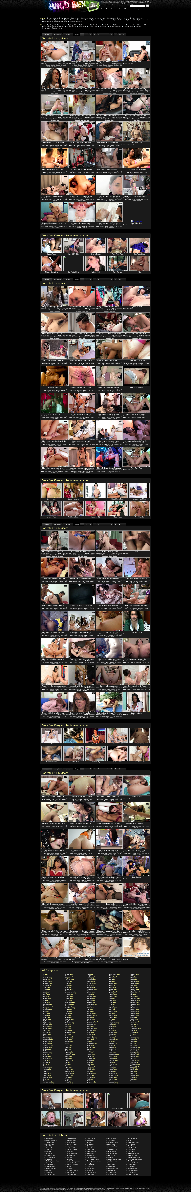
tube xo (88, 1142)
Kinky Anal (59, 20)
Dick (57, 935)
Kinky (61, 66)
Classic (68, 976)
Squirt (134, 996)
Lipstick (90, 1075)
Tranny (134, 1038)
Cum (57, 472)
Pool (112, 1038)
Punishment (114, 1054)
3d (45, 974)
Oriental (113, 1015)
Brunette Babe (100, 18)
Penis (112, 1026)
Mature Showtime (50, 1140)
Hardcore (112, 91)
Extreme (69, 1053)
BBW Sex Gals (131, 1155)
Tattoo (81, 93)
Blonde (48, 64)
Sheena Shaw (143, 25)
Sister (133, 976)
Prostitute (113, 1051)
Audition (47, 998)
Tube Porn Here (132, 1174)
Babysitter (47, 1004)
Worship (134, 1075)
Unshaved (134, 1051)
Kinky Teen (96, 20)
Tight (84, 338)
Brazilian (47, 1053)
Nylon (112, 1002)
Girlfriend (56, 66)
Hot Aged (89, 1163)
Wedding (134, 1066)
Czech (68, 1013)
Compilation (76, 800)
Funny (90, 985)
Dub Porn (109, 1157)
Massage (108, 66)
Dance (68, 1017)
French (91, 981)
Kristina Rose (131, 25)
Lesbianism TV (49, 1165)
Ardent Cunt (89, 1140)
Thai (133, 1026)
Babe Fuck (75, 18)
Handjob (63, 172)
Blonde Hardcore (61, 21)
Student (134, 1008)
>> (124, 34)
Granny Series (49, 1148)
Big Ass (47, 1019)
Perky (112, 1028)
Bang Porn (69, 1168)
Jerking (79, 227)
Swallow (134, 1011)
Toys (82, 663)
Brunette (58, 64)
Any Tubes (48, 1146)
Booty (46, 1051)
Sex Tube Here (70, 1140)
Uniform (55, 200)
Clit (67, 978)
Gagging (91, 987)
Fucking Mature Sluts (51, 1161)
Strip (133, 1006)
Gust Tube (69, 1146)
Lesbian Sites (90, 1165)
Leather (91, 1066)
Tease (133, 1023)
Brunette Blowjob (87, 18)
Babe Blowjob (65, 18)
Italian (90, 1039)
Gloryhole (91, 1002)
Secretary (113, 1075)
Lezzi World (130, 1166)
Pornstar (91, 118)
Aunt (45, 1000)
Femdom (88, 172)
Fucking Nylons (111, 1161)
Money (112, 987)
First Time (69, 1073)
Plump (112, 1036)
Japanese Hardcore (76, 21)
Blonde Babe (132, 20)
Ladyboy (91, 1060)
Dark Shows (130, 1150)
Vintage (134, 1056)
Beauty (47, 1017)
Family (68, 1058)
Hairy (55, 226)
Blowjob (53, 64)
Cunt (65, 91)
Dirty (110, 93)
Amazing (76, 472)
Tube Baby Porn (132, 1148)
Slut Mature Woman (71, 1170)
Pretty (112, 1045)
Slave (133, 980)
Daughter (69, 1019)
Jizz (90, 1049)
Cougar (92, 662)
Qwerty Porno (90, 1138)
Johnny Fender (119, 25)
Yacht (133, 1077)
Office (56, 93)
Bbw (108, 390)
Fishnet (68, 1075)
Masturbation (104, 199)
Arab (46, 993)
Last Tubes (130, 1151)
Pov (61, 199)
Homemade (91, 554)
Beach (46, 1015)
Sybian (133, 1017)
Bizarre (46, 1034)
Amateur (49, 172)
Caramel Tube (111, 1174)
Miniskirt (113, 983)
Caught (47, 1075)
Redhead (77, 120)
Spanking (134, 991)
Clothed (68, 981)
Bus (45, 1064)
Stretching (135, 1004)
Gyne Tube (89, 1146)
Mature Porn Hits (50, 1168)
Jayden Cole (93, 26)
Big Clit (46, 1023)
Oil (112, 66)
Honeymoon (91, 1023)
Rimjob (112, 1068)
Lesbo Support (49, 1166)
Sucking (134, 1009)
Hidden (91, 1019)
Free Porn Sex (131, 1172)
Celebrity (47, 1077)
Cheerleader (53, 636)
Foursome (91, 980)
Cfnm (46, 1079)
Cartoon (47, 1069)
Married (91, 1081)
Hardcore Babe (48, 20)
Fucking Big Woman (92, 1159)
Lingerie (52, 690)
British (55, 391)
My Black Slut (70, 1155)
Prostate (112, 1049)
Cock (147, 417)
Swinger (134, 1015)
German (92, 608)
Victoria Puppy (58, 26)
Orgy (120, 471)
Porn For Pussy (90, 1172)
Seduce (112, 1077)
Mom (85, 556)
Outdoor (56, 364)
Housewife (91, 1024)
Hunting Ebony (49, 1155)
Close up (101, 826)
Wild (133, 1073)
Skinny (57, 690)
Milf (86, 227)
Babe (75, 64)
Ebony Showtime (71, 1153)
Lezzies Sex (110, 1166)
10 (120, 34)
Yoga (133, 1079)
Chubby (69, 974)
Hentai (90, 1017)
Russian (111, 445)
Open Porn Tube (70, 1174)
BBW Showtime (49, 1157)
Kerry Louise (85, 25)
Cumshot (140, 363)
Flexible (69, 1083)
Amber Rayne (57, 28)
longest (127, 9)
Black (116, 199)
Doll (111, 472)
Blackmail (47, 1038)
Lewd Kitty (89, 1166)
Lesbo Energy (111, 1165)
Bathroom (47, 1009)
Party (108, 472)
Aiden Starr (46, 28)
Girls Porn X (69, 1172)
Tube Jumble (110, 1140)
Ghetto (90, 995)
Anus (46, 991)
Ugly (133, 1043)
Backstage (47, 1006)
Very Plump (89, 1170)
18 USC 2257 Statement (99, 1189)
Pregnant (113, 1043)
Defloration (69, 1023)
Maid (90, 1079)
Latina (90, 1064)
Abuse (107, 1189)
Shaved (57, 609)
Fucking (86, 609)
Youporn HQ (89, 1144)
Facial (87, 199)
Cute (117, 716)
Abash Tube (110, 1144)
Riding (57, 962)
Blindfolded (48, 1039)
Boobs (47, 1049)
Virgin (133, 1058)
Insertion (80, 173)
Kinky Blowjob (53, 18)
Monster (113, 989)
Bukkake (47, 1062)
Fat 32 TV (48, 1159)
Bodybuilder (48, 1045)
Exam (68, 1049)
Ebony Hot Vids (70, 1142)
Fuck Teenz (130, 1161)
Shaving (112, 1081)
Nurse (112, 1000)
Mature (114, 336)
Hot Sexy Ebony (111, 1153)
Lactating (91, 1058)
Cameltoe (47, 1068)
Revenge (113, 1064)
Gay (142, 199)
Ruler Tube (89, 1174)
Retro (112, 1062)
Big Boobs (140, 173)
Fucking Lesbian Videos (134, 1159)
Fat (67, 1062)
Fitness (68, 1079)
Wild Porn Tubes (70, 1144)
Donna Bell (82, 26)
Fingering (107, 91)
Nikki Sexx (103, 26)
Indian (90, 1032)
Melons (112, 978)
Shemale (113, 1083)
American (56, 961)
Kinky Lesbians (124, 18)
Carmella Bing (128, 26)
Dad (68, 1015)
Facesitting (69, 1054)
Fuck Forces (130, 1146)
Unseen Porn (49, 1144)
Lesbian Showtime (71, 1165)
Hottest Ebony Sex (132, 1153)
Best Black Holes (71, 1150)
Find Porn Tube (49, 1174)
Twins (133, 1041)
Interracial (108, 338)
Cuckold (69, 1004)
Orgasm (84, 364)
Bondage (47, 1047)
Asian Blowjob (143, 20)
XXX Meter (48, 1172)
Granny (91, 1006)
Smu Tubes (110, 1148)
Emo (68, 1043)
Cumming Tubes (91, 1157)
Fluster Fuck (48, 1153)
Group (65, 581)
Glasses (91, 1000)
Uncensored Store (132, 1142)
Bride (46, 1054)
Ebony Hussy (49, 1142)
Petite (112, 1030)
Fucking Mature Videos (72, 1161)
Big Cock (63, 64)
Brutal (46, 1060)
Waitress (134, 1062)
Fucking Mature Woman (93, 1161)
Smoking (134, 983)
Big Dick (47, 1026)
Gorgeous (91, 1004)
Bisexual (47, 1032)
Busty (64, 118)
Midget (112, 980)
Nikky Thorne (96, 25)
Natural (65, 608)
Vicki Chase (63, 25)
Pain (112, 1019)
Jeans (90, 1045)
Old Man (113, 1008)
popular (105, 9)
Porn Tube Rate (111, 1146)
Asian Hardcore (48, 21)
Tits (117, 118)
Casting (47, 1073)
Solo (133, 985)
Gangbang (92, 989)
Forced (90, 978)
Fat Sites (68, 1159)
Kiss (90, 1053)
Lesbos (68, 1166)
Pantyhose (105, 556)
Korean (90, 1056)
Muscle (112, 993)
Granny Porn (49, 1163)
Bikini (138, 853)
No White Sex (90, 1155)
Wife (133, 1071)
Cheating (76, 66)
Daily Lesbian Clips (133, 1157)
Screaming (113, 1073)
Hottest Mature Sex (132, 1163)
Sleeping (134, 981)
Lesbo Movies (131, 1165)
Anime (46, 989)
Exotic (68, 1051)
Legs (90, 1068)
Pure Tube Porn (111, 1138)
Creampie (105, 93)
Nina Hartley (47, 26)
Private (112, 1047)
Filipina (68, 1069)
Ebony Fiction (111, 1151)
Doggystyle (50, 66)
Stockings (118, 91)
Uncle (133, 1045)
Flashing (111, 880)
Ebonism (47, 1151)
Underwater (135, 1047)
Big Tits (114, 391)
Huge (111, 173)
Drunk (65, 363)
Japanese (107, 120)
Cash (46, 1071)
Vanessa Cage (71, 26)
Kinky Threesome (137, 18)
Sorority (134, 987)
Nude (112, 998)
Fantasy (69, 1060)
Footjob (90, 976)
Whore (134, 1069)
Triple (133, 1039)
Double (54, 173)
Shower (57, 145)
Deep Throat (91, 226)
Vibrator (134, 1054)
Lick (90, 1071)
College (69, 989)
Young (134, 1081)
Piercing (113, 1032)
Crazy (83, 172)
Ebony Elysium (90, 1151)
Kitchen (90, 1054)
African (46, 980)
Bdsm (132, 118)
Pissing (112, 1034)
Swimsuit (134, 1013)
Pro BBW (48, 1170)
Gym (93, 172)
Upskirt (134, 1053)
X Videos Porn (111, 1172)
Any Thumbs (130, 1144)
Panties (139, 200)
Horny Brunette (70, 20)
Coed (61, 363)
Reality (115, 556)
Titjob (134, 1032)
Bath (138, 689)
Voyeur (134, 1060)
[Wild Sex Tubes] (64, 13)
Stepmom (134, 998)
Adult (128, 1140)
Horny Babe (112, 18)
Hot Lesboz (110, 1163)
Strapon (134, 1002)
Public (114, 853)
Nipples (91, 471)
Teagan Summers (115, 26)
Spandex (134, 989)
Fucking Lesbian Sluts (113, 1159)
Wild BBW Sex (111, 1170)
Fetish (114, 93)
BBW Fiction (110, 1155)
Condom (69, 995)
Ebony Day (69, 1151)
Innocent (91, 1034)
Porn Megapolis (131, 1168)
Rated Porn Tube (112, 1142)
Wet (133, 1068)
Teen (66, 309)
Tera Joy (138, 26)
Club (112, 471)
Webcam (134, 1064)
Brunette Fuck (107, 20)
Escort (68, 1047)
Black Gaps (89, 1150)
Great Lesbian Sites (71, 1163)
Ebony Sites (89, 1153)
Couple (135, 93)
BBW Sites (69, 1157)
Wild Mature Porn (132, 1170)
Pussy (52, 418)
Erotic (68, 1045)
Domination (118, 662)
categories (138, 9)
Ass (58, 120)
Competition (70, 991)
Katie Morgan (107, 25)
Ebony (77, 199)
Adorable (47, 978)
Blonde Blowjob (120, 20)
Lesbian (83, 91)
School (65, 199)
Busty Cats (48, 1150)
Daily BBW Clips (70, 1138)
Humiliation (92, 1028)
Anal (47, 118)
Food (90, 974)
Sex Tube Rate (70, 1148)
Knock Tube (48, 1138)
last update (117, 9)
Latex (137, 935)
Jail (89, 1041)
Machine (91, 1077)
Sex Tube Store (131, 1138)
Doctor (51, 338)
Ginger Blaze (74, 25)
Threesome (134, 173)
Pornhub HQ (90, 1148)
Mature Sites (90, 1168)
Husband (91, 1030)
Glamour (91, 998)
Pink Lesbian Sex (112, 1168)
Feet (68, 1064)
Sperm (134, 993)
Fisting (59, 445)
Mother (113, 991)
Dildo (105, 200)
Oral (112, 1009)
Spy (133, 995)
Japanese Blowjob (84, 20)
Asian (47, 91)
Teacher (134, 1021)
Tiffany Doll (52, 25)
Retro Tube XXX (111, 1150)
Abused (46, 976)
